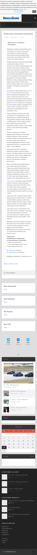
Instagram (5, 540)
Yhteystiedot (5, 534)
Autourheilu (8, 387)
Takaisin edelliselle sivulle (11, 264)
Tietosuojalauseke (7, 528)
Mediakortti (5, 530)
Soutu (13, 401)
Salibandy (14, 410)
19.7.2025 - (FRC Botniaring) (11, 385)
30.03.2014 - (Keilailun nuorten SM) (18, 475)
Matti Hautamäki (13, 252)
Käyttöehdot (5, 526)
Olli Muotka (18, 51)
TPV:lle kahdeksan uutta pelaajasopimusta (19, 514)
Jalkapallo (12, 491)
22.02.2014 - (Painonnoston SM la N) (18, 482)
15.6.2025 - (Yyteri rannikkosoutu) (19, 399)
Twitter (4, 542)
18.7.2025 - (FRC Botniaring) (18, 391)
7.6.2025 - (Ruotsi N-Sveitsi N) (18, 407)
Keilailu (12, 477)
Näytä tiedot (22, 9)
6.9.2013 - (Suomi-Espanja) (16, 488)
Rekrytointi (5, 532)
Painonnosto (13, 484)
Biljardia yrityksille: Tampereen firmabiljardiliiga (21, 500)
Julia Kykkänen (11, 181)
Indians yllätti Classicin (14, 507)
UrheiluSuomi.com (11, 551)
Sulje (34, 11)
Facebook (4, 538)
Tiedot (5, 289)
